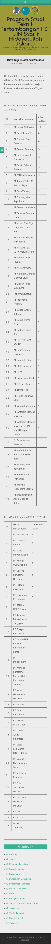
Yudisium (13, 923)
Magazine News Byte (27, 937)
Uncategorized (16, 918)
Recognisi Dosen (17, 898)
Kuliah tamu (14, 874)
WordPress (25, 939)
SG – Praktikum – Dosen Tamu (23, 903)
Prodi (11, 893)
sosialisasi (14, 908)
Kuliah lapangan (16, 869)
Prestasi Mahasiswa (18, 888)
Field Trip (13, 854)
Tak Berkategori (16, 913)
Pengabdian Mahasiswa (20, 879)
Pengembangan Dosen (19, 884)
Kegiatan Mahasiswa (18, 864)
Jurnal (12, 859)
